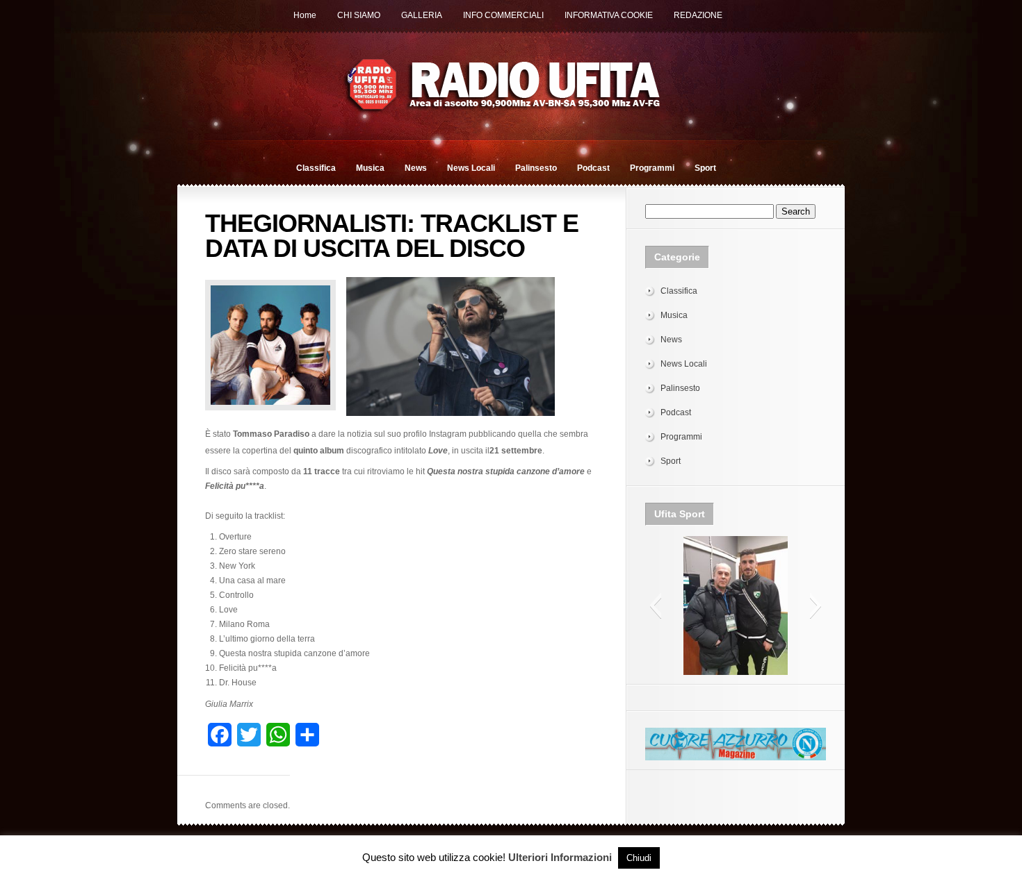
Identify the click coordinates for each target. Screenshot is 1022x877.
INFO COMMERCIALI (503, 15)
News (416, 168)
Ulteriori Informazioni (560, 857)
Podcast (593, 168)
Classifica (316, 168)
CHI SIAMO (358, 15)
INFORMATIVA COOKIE (609, 15)
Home (304, 15)
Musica (370, 168)
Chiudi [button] (638, 858)
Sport (705, 168)
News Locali (471, 168)
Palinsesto (536, 168)
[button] (655, 605)
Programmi (652, 168)
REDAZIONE (698, 15)
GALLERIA (421, 15)
